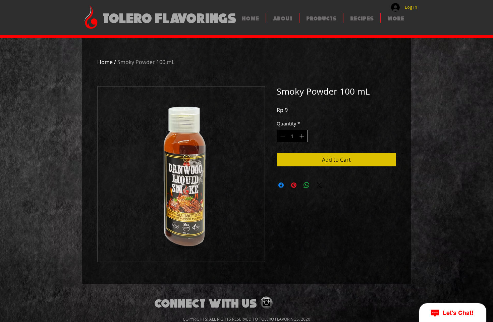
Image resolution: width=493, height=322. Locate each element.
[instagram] (266, 302)
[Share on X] (319, 185)
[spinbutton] (292, 136)
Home (105, 62)
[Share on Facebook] (281, 185)
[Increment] (302, 136)
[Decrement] (282, 136)
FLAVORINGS (195, 17)
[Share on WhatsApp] (307, 185)
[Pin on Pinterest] (294, 185)
